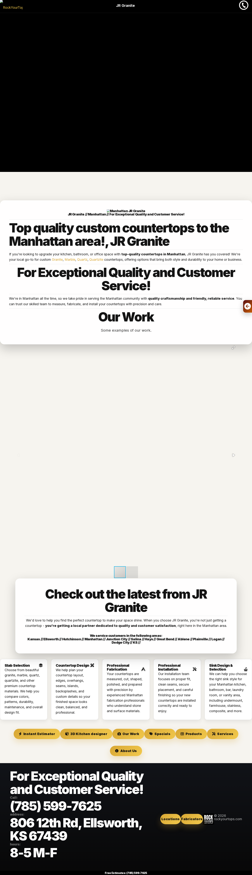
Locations (170, 819)
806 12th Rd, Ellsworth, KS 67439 (76, 829)
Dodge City (120, 642)
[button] (233, 348)
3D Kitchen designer (88, 734)
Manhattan (93, 639)
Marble (70, 259)
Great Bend (165, 639)
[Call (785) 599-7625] (243, 9)
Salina (136, 639)
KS (135, 642)
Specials (162, 734)
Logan (216, 639)
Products (194, 734)
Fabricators (191, 819)
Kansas (33, 639)
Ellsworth (51, 639)
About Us (128, 751)
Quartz (82, 259)
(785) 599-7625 (55, 806)
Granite (57, 259)
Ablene (183, 639)
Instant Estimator (39, 734)
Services (225, 734)
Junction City (116, 639)
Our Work (130, 734)
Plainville (200, 639)
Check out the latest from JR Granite (126, 600)
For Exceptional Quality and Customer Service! (146, 214)
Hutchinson (71, 639)
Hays (149, 639)
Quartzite (96, 259)
